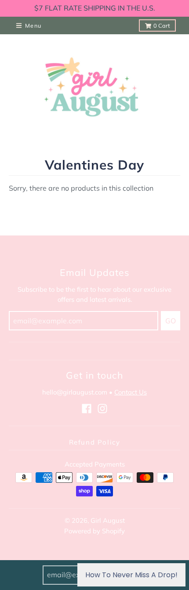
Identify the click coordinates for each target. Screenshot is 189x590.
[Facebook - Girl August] (86, 408)
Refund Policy (94, 442)
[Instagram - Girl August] (102, 408)
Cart (161, 25)
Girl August (108, 520)
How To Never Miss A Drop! (131, 575)
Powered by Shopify (94, 531)
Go (170, 320)
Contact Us (130, 392)
